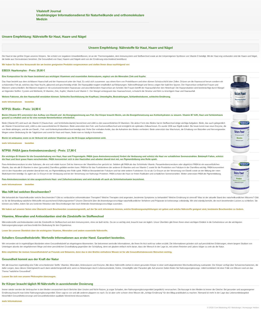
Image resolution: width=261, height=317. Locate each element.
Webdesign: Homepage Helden (245, 307)
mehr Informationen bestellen (18, 143)
